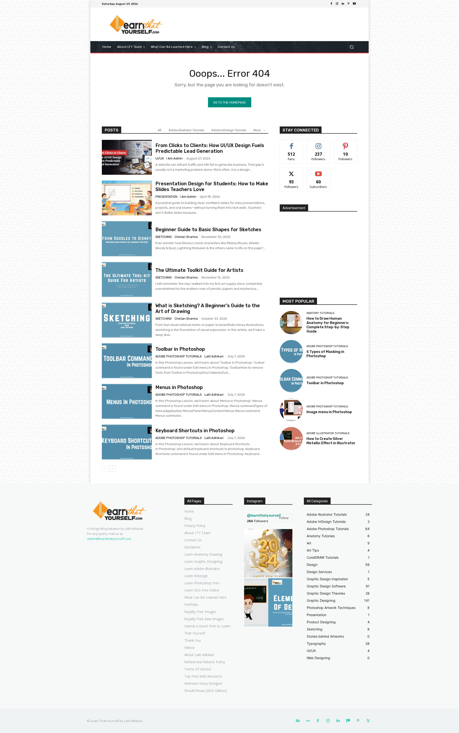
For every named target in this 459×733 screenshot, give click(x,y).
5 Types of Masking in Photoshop (325, 354)
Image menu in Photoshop (329, 412)
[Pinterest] (348, 4)
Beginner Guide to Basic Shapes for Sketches (208, 229)
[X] (368, 721)
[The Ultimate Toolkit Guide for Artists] (127, 279)
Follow (318, 143)
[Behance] (298, 721)
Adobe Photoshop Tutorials (178, 356)
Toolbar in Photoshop (180, 349)
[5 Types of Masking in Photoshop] (291, 351)
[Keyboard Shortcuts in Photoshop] (127, 442)
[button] (351, 47)
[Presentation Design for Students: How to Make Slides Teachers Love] (127, 198)
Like (291, 143)
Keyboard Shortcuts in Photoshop (195, 430)
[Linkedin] (343, 4)
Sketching (163, 236)
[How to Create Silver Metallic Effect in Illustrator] (291, 438)
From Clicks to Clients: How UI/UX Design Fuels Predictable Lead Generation (209, 148)
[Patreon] (348, 721)
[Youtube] (354, 4)
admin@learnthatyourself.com (109, 538)
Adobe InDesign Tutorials (228, 130)
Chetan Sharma (186, 237)
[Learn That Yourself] (136, 24)
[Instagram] (337, 4)
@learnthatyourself (264, 515)
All (159, 130)
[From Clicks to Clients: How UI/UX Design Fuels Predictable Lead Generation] (127, 157)
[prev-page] (105, 468)
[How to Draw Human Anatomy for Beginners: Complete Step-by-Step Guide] (291, 322)
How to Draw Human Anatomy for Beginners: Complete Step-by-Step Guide (327, 325)
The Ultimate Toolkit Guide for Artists (199, 270)
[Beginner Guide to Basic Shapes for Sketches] (127, 238)
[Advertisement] (269, 24)
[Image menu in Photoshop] (291, 409)
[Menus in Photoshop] (127, 401)
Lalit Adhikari (214, 356)
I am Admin (174, 158)
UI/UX (159, 158)
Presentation (166, 196)
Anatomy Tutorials (320, 313)
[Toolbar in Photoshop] (127, 360)
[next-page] (112, 468)
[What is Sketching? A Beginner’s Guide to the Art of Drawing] (127, 320)
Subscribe (318, 171)
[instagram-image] (268, 553)
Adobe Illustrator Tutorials (186, 130)
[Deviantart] (308, 721)
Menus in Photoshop (179, 387)
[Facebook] (331, 4)
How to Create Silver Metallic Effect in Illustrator (330, 441)
